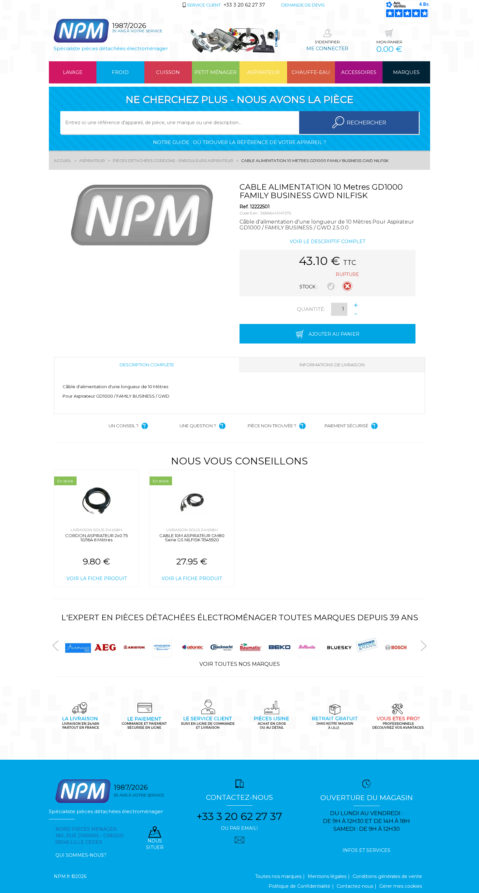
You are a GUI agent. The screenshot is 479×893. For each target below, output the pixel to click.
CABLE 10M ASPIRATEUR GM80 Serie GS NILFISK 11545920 (192, 537)
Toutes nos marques (278, 876)
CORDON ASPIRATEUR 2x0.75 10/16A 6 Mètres (96, 537)
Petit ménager (216, 72)
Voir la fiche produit (96, 578)
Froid (120, 72)
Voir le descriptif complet (327, 241)
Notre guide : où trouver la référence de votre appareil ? (239, 142)
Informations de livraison (332, 364)
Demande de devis (303, 4)
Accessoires (358, 72)
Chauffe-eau (311, 72)
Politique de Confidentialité (299, 886)
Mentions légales (327, 876)
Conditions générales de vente (387, 876)
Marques (406, 72)
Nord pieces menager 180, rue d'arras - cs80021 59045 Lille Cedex (89, 835)
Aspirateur (263, 72)
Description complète (147, 364)
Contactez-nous (355, 886)
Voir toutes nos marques (239, 664)
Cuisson (168, 72)
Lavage (72, 72)
